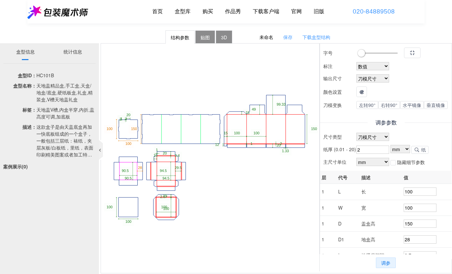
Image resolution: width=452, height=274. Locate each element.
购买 (208, 11)
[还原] (412, 53)
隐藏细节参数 (410, 162)
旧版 (319, 11)
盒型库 (183, 11)
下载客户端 (266, 11)
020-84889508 (374, 11)
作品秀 (233, 11)
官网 (296, 11)
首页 (157, 11)
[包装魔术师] (57, 11)
